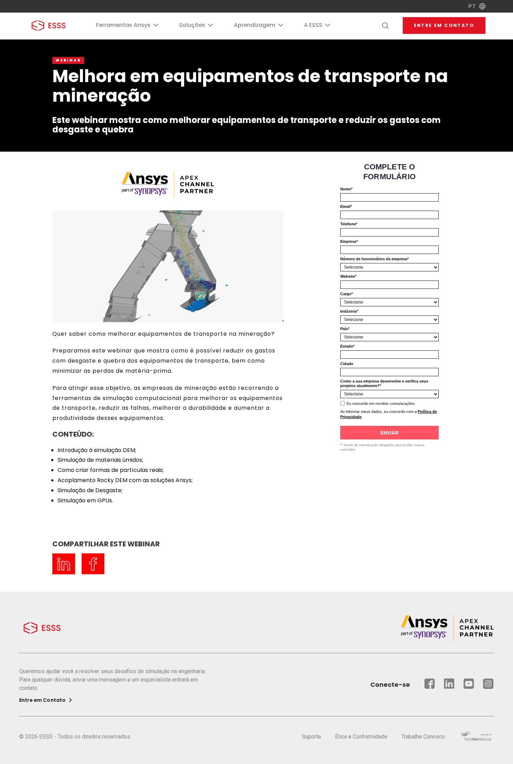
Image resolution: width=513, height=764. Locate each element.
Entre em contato (444, 25)
